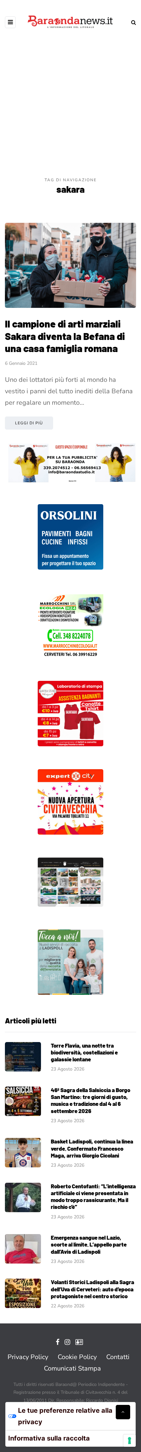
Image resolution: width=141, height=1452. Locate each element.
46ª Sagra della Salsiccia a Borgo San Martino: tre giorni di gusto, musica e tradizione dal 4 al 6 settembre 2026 (90, 1100)
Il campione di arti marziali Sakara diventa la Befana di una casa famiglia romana (65, 336)
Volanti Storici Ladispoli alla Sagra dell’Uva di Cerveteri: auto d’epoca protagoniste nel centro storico (92, 1289)
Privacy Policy (28, 1357)
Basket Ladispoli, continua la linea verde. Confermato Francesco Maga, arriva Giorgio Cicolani (92, 1148)
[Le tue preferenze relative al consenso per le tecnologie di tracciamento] (129, 1440)
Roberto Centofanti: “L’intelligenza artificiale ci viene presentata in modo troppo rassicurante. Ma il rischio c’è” (93, 1196)
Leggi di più (29, 423)
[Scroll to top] (123, 1412)
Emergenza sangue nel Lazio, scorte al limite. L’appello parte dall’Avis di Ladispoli (89, 1244)
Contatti (118, 1357)
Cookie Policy (77, 1357)
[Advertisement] (70, 103)
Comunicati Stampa (72, 1368)
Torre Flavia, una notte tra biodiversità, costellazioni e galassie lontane (84, 1052)
